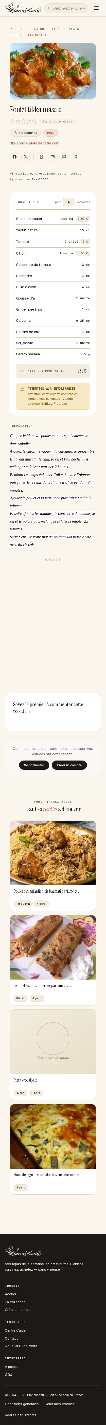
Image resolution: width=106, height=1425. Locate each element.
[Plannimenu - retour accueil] (23, 1251)
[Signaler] (75, 156)
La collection (46, 29)
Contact (11, 1338)
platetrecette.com (44, 143)
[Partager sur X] (26, 156)
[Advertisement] (53, 616)
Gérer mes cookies (60, 1404)
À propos (12, 1367)
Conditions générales (22, 1404)
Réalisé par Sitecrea (20, 1415)
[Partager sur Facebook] (14, 156)
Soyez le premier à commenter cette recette (48, 707)
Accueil (17, 29)
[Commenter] (64, 156)
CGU (8, 1374)
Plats (74, 29)
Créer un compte (18, 1309)
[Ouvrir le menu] (96, 8)
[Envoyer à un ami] (52, 156)
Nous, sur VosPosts (21, 1346)
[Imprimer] (41, 156)
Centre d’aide (15, 1330)
